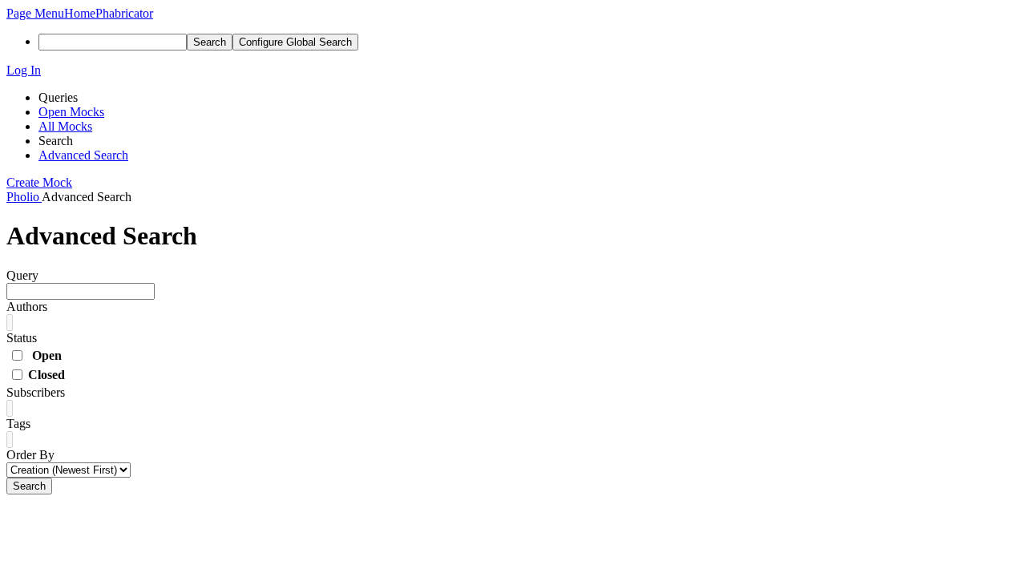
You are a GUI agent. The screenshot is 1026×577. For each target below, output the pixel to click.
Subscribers (35, 392)
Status (21, 338)
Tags (18, 423)
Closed (46, 374)
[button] (35, 13)
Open (47, 355)
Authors (26, 306)
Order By (30, 455)
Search (29, 486)
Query (22, 275)
